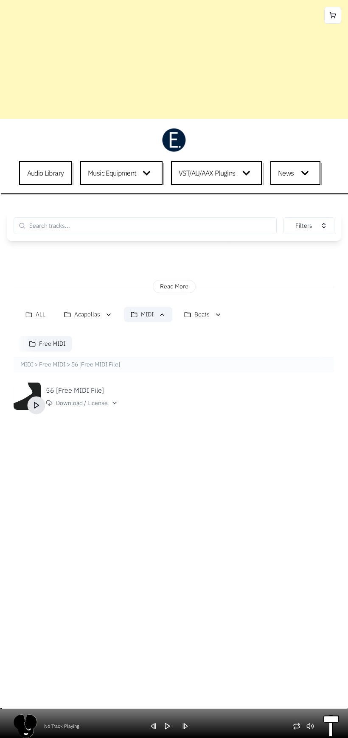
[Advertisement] (174, 59)
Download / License (82, 403)
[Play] (36, 405)
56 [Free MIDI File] (75, 390)
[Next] (188, 726)
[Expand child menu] (148, 173)
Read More (174, 286)
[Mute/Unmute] (313, 726)
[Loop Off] (299, 726)
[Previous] (156, 726)
